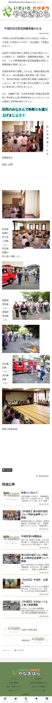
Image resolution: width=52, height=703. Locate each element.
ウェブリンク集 (38, 690)
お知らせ (38, 678)
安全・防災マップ (13, 686)
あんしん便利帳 (38, 686)
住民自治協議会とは (38, 683)
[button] (46, 467)
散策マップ (13, 690)
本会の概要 (13, 683)
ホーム (13, 678)
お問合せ (26, 694)
